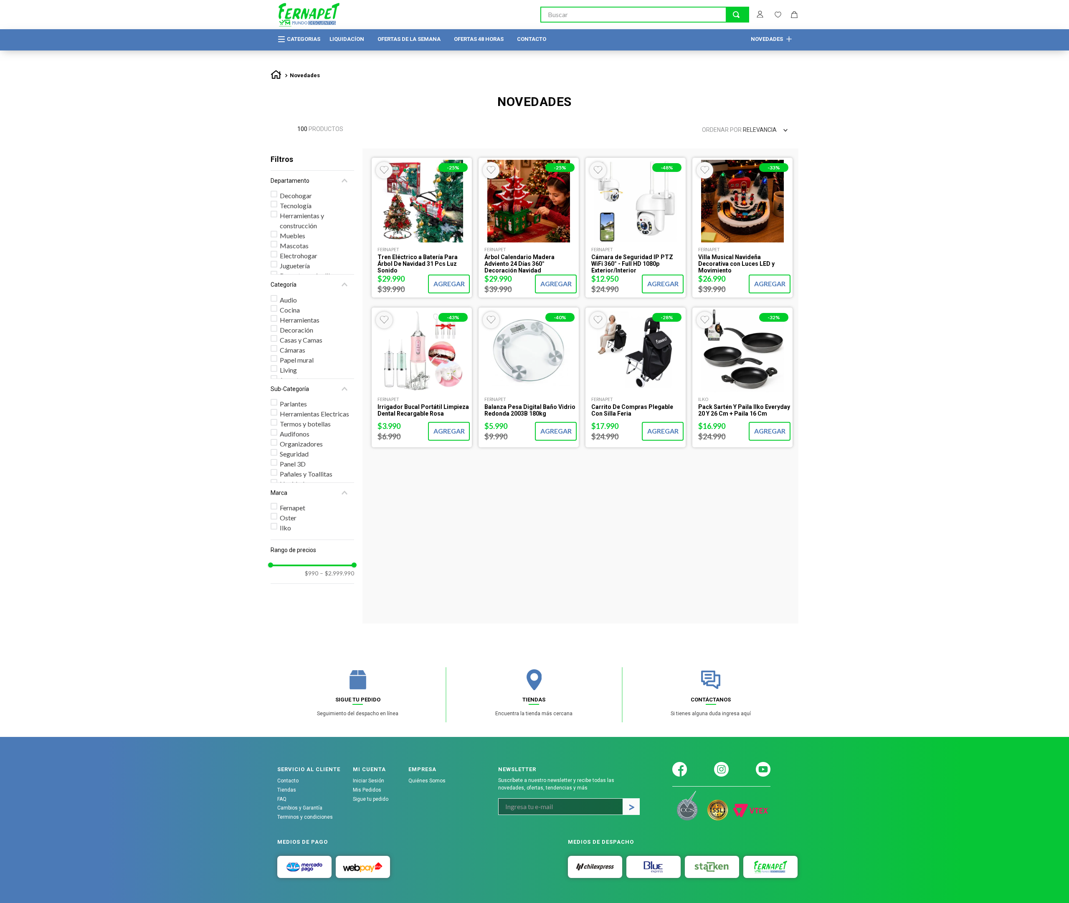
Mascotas (294, 246)
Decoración (296, 330)
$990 (311, 573)
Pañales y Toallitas (306, 474)
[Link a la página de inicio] (276, 76)
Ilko (285, 528)
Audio (288, 300)
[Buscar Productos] (736, 15)
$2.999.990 (337, 573)
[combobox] (644, 15)
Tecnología (296, 205)
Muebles (292, 236)
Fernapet (292, 508)
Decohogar (296, 195)
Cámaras (292, 350)
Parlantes (293, 404)
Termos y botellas (305, 424)
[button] (312, 180)
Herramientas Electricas (314, 414)
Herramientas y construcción (302, 221)
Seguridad (294, 454)
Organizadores (301, 444)
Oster (288, 518)
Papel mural (297, 360)
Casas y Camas (301, 340)
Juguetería (295, 266)
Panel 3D (293, 464)
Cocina (290, 310)
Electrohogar (298, 256)
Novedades (305, 75)
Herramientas (299, 320)
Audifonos (294, 434)
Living (288, 370)
